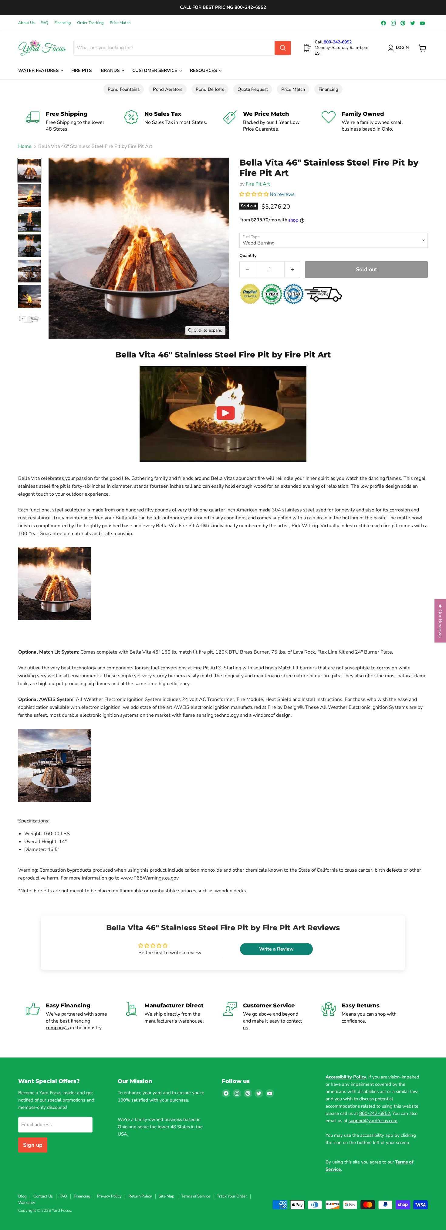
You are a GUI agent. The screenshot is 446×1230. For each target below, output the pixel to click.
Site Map (166, 1196)
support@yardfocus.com (373, 1121)
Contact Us (43, 1196)
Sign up (32, 1145)
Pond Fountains (124, 89)
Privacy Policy (109, 1196)
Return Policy (140, 1196)
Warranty (26, 1202)
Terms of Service (195, 1196)
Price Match (120, 23)
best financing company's (68, 1024)
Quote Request (253, 89)
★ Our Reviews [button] (440, 621)
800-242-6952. (375, 1113)
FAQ (44, 23)
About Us (26, 23)
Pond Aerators (167, 89)
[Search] (283, 48)
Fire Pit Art (258, 184)
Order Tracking (90, 23)
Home (25, 146)
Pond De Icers (210, 89)
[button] (254, 194)
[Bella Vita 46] (30, 170)
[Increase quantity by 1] (292, 269)
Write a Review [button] (276, 949)
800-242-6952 (338, 42)
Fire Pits (81, 70)
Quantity (247, 255)
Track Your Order (232, 1196)
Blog (22, 1196)
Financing (62, 23)
